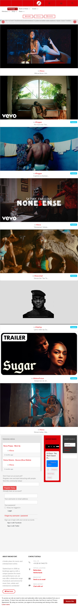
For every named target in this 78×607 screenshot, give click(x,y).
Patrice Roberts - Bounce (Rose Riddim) (17, 460)
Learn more (6, 604)
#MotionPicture (38, 378)
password (24, 516)
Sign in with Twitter (12, 526)
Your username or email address (16, 499)
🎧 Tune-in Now (52, 463)
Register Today (9, 488)
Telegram (54, 469)
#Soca (42, 71)
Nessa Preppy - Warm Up (11, 446)
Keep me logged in (13, 508)
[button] (50, 3)
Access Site (70, 601)
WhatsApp (51, 473)
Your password (9, 505)
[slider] (57, 446)
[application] (52, 446)
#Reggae (38, 122)
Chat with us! (38, 586)
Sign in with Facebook (13, 523)
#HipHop (38, 327)
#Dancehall (38, 276)
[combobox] (69, 445)
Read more (9, 591)
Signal (49, 477)
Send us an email (39, 579)
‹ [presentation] (3, 21)
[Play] (48, 446)
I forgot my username (12, 516)
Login (9, 511)
